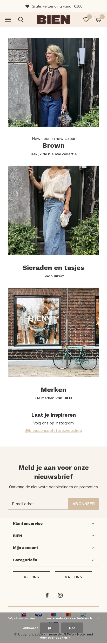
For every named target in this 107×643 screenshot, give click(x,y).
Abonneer (83, 503)
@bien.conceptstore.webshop (53, 430)
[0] (97, 19)
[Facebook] (47, 595)
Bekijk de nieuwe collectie (54, 154)
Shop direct (53, 276)
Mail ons (73, 577)
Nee (72, 628)
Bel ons (31, 577)
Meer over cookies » (54, 637)
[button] (8, 19)
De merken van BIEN (53, 398)
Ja (49, 628)
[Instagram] (60, 595)
